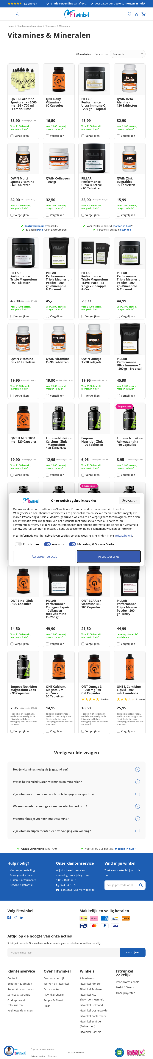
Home (10, 26)
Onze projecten (125, 993)
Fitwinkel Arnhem (91, 989)
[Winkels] (130, 14)
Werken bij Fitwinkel (56, 983)
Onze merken (52, 989)
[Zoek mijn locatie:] (123, 14)
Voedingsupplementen (30, 26)
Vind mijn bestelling (22, 870)
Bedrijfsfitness (125, 987)
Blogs (47, 1006)
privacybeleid (123, 535)
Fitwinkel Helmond (91, 1005)
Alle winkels (87, 978)
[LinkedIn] (21, 917)
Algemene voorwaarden (43, 1049)
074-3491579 (68, 885)
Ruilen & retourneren (23, 880)
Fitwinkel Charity (54, 994)
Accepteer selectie (44, 556)
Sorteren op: (101, 54)
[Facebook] (9, 917)
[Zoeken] (17, 14)
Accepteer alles (108, 556)
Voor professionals (127, 982)
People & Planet (53, 1000)
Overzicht (131, 500)
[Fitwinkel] (16, 1052)
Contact (12, 978)
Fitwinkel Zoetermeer (93, 1016)
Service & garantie (21, 885)
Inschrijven (133, 952)
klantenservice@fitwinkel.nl (77, 889)
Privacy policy (38, 1056)
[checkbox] (26, 544)
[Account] (137, 14)
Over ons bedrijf (54, 978)
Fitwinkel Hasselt (90, 1032)
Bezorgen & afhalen (22, 875)
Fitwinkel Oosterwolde (93, 1010)
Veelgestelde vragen (20, 1010)
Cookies (52, 1056)
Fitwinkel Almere (90, 983)
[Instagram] (15, 917)
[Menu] (9, 14)
